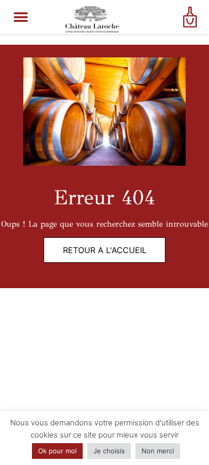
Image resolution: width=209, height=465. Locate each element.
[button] (21, 17)
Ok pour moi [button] (57, 451)
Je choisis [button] (109, 451)
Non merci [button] (158, 451)
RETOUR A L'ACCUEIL (105, 250)
